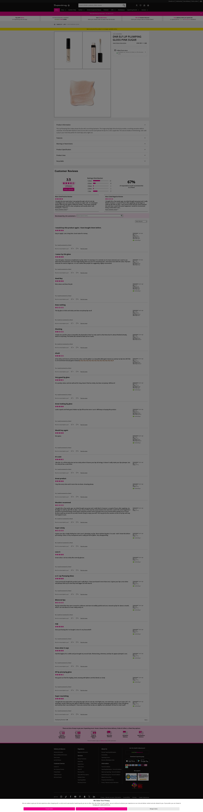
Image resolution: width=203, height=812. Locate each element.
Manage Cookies (154, 808)
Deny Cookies (101, 808)
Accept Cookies (49, 808)
